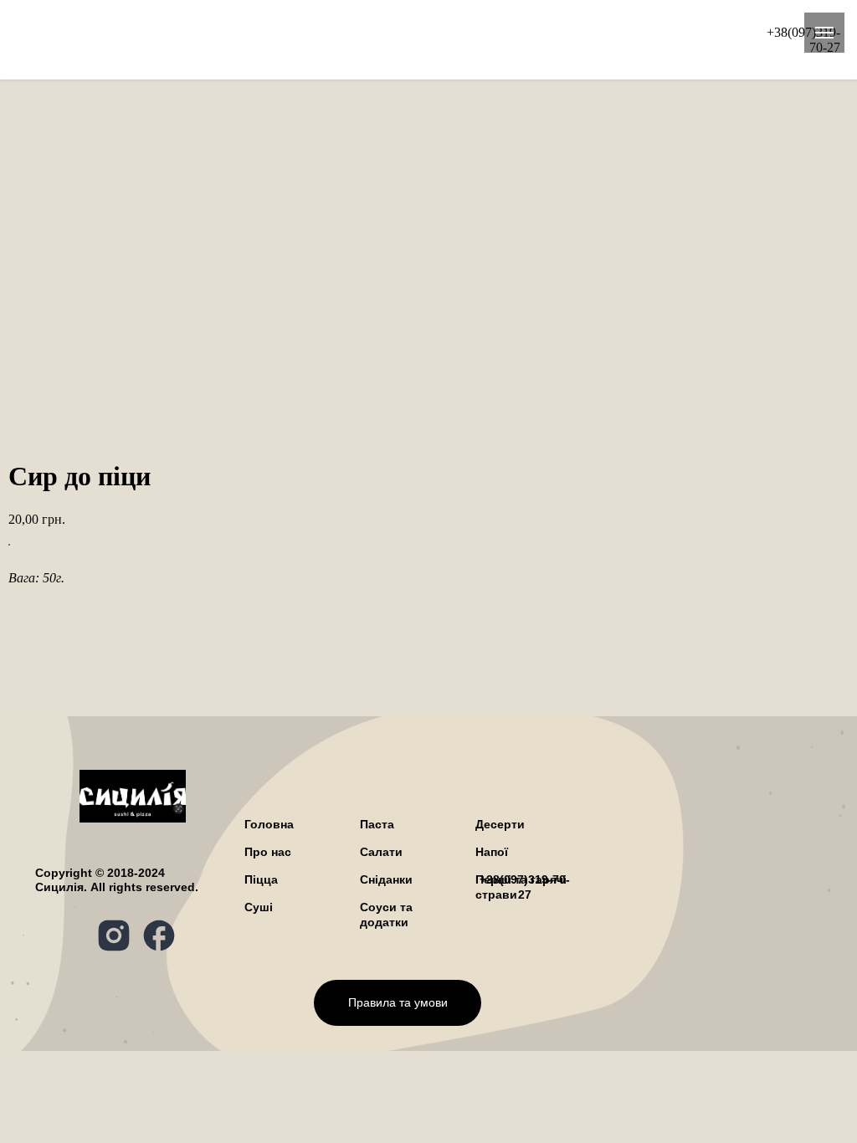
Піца (187, 25)
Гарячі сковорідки (456, 40)
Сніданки (639, 40)
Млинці (371, 55)
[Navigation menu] (824, 32)
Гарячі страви (562, 25)
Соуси (585, 55)
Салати (658, 25)
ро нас (267, 852)
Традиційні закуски (259, 55)
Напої (519, 55)
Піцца (261, 879)
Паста (246, 25)
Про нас (658, 55)
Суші (258, 907)
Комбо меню (333, 25)
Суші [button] (356, 40)
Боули (562, 40)
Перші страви (446, 25)
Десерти (447, 55)
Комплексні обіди (256, 40)
